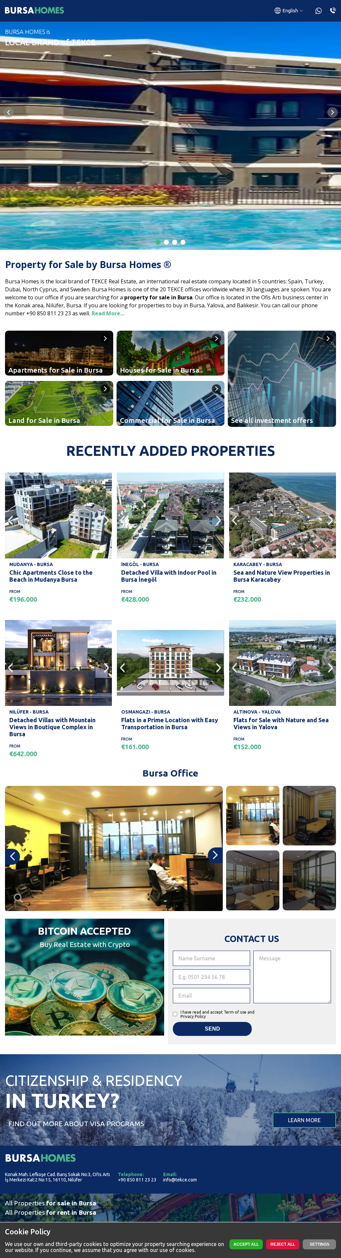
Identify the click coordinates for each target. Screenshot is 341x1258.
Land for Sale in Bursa (44, 420)
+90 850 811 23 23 (137, 1179)
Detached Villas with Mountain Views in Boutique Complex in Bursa (52, 727)
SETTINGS (319, 1244)
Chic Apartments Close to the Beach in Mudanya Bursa (51, 576)
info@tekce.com (180, 1179)
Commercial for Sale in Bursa (167, 420)
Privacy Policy (193, 1016)
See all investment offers (272, 420)
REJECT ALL (282, 1244)
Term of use (235, 1012)
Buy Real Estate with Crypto (85, 944)
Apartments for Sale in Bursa (55, 370)
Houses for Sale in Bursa (159, 370)
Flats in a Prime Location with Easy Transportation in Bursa (169, 723)
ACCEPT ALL (246, 1244)
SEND (212, 1029)
